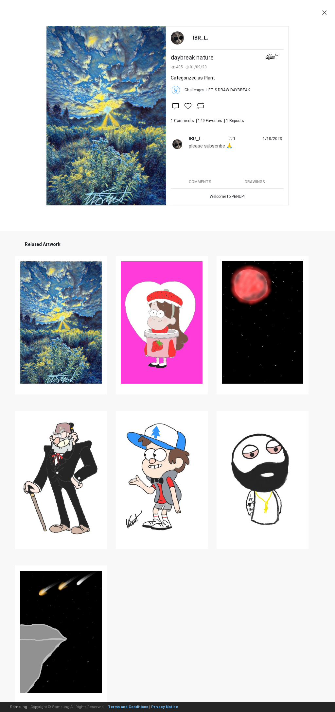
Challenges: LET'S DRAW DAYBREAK (217, 90)
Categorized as (193, 77)
